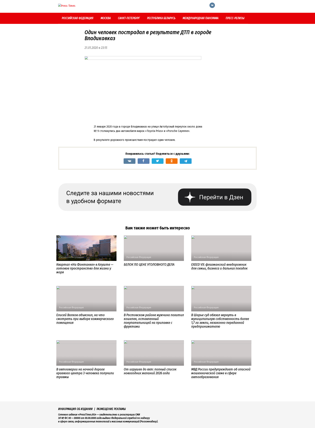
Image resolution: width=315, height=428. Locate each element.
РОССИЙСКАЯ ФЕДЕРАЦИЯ (77, 18)
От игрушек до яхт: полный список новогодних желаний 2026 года (150, 371)
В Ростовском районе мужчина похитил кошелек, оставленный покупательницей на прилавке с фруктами (154, 321)
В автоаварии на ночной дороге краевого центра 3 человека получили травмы (85, 373)
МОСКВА (106, 18)
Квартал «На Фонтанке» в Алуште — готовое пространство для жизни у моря (84, 268)
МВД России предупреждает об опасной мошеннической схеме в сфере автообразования (220, 373)
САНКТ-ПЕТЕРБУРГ (129, 18)
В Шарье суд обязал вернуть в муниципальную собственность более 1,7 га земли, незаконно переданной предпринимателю (220, 321)
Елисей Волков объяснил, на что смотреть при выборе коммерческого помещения (85, 319)
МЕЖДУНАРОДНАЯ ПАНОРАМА (200, 18)
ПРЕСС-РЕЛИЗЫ (235, 18)
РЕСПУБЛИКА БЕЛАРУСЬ (161, 18)
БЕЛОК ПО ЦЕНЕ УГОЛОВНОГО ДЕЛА (149, 264)
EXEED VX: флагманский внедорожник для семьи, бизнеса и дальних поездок (219, 266)
